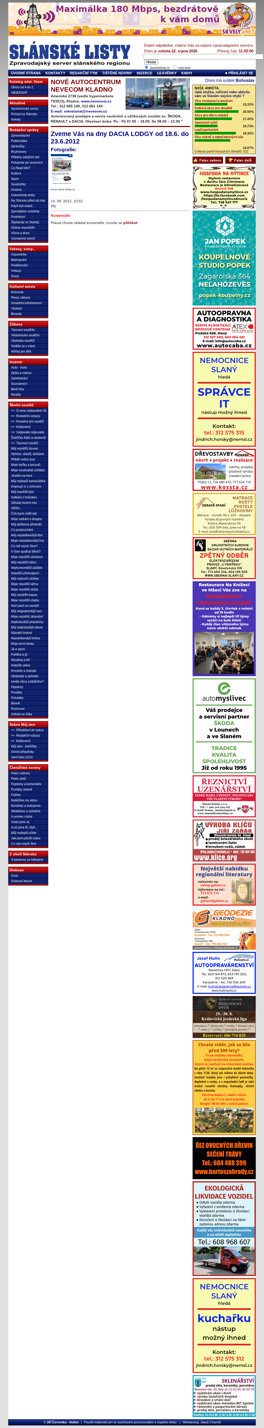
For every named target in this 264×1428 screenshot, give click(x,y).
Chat (14, 875)
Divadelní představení (26, 303)
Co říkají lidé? (20, 168)
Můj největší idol (22, 492)
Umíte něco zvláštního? (27, 681)
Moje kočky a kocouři (25, 465)
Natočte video (20, 665)
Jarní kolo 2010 (22, 757)
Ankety (16, 119)
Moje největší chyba (25, 600)
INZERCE (144, 73)
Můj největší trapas (24, 595)
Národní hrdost (21, 633)
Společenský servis (24, 108)
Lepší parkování (206, 130)
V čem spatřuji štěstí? (26, 551)
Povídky (16, 692)
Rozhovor (18, 709)
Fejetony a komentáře (26, 784)
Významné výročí (23, 238)
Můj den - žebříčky (24, 746)
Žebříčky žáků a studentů (28, 438)
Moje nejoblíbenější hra (27, 541)
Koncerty (17, 292)
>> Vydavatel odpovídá (27, 432)
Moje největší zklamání (27, 616)
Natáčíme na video (24, 800)
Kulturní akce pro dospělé (213, 108)
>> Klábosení (20, 427)
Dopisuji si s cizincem (26, 486)
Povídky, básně (21, 789)
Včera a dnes (20, 233)
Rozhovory (18, 152)
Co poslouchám (22, 530)
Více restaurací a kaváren (214, 101)
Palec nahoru (20, 773)
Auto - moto (19, 367)
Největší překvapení (25, 573)
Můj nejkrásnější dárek (27, 627)
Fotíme (16, 795)
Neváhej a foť (20, 660)
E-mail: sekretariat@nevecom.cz (79, 111)
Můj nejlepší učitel (23, 833)
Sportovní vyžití (206, 122)
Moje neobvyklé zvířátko (28, 470)
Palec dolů (18, 778)
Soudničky (18, 184)
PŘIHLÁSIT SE (240, 73)
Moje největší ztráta (24, 589)
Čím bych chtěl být (24, 513)
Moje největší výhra (24, 584)
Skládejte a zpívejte (24, 676)
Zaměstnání (19, 378)
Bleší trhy (17, 389)
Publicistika (19, 141)
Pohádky (17, 698)
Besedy (16, 314)
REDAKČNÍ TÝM (83, 73)
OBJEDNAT (19, 92)
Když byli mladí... (23, 206)
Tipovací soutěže (23, 330)
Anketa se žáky (21, 714)
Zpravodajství (20, 135)
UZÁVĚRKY (167, 73)
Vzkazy (16, 271)
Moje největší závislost (27, 557)
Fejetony (17, 687)
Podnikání (18, 217)
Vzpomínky (19, 254)
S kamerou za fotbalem (27, 859)
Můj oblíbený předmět (26, 524)
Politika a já (19, 654)
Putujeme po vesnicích (27, 162)
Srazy (15, 276)
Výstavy (16, 308)
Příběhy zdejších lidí (25, 157)
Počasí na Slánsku (24, 114)
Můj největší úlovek (24, 448)
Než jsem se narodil (25, 606)
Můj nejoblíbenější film (27, 535)
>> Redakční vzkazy (25, 416)
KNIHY (186, 73)
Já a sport (18, 649)
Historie (16, 190)
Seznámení (19, 384)
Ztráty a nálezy (21, 373)
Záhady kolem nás (24, 503)
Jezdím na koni (21, 475)
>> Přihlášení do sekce (27, 730)
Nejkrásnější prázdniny (27, 622)
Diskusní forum (21, 881)
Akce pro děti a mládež (211, 115)
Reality (16, 394)
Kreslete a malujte (23, 671)
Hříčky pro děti (21, 351)
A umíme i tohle (21, 816)
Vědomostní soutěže (25, 335)
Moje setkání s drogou (26, 519)
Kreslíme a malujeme (26, 806)
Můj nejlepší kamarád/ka (28, 481)
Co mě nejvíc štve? (24, 546)
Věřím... (16, 508)
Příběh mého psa (23, 459)
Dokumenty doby (23, 195)
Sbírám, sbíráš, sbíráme (27, 454)
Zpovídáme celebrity (25, 211)
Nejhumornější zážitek (26, 568)
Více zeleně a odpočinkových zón (219, 137)
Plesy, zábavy (20, 297)
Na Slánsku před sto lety (28, 200)
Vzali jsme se (20, 822)
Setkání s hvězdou (24, 497)
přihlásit (130, 223)
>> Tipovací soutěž (24, 443)
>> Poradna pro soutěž (27, 421)
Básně (15, 703)
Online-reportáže (23, 227)
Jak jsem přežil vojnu (25, 838)
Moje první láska (22, 643)
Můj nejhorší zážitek (25, 578)
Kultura (16, 173)
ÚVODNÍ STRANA (26, 73)
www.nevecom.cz (96, 101)
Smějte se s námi (23, 346)
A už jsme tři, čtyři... (24, 827)
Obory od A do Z (22, 87)
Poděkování (19, 265)
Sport (15, 179)
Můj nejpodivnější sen (26, 611)
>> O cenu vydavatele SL (29, 410)
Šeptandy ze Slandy (25, 222)
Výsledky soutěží (23, 340)
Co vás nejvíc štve (23, 843)
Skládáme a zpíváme (25, 811)
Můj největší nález (23, 562)
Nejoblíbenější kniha (25, 638)
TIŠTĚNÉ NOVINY (117, 73)
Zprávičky (17, 146)
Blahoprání (19, 260)
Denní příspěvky (22, 752)
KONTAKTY (55, 73)
